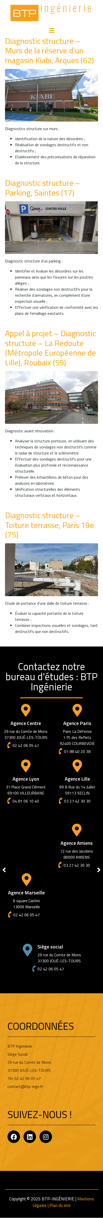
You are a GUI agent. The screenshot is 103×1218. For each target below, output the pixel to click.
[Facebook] (14, 1136)
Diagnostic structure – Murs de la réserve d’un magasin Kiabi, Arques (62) (49, 50)
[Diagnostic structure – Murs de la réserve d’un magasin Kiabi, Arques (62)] (51, 95)
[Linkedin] (30, 1136)
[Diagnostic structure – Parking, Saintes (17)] (51, 227)
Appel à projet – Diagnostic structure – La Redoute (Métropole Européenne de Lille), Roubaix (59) (50, 347)
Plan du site (60, 1205)
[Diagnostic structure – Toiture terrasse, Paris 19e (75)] (51, 569)
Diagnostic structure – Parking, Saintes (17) (42, 187)
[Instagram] (46, 1136)
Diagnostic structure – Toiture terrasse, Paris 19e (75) (49, 525)
